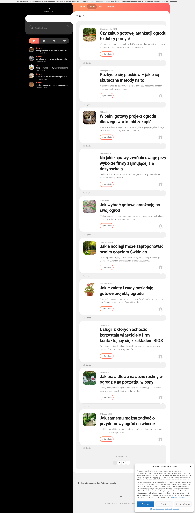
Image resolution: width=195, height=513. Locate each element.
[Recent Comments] (54, 41)
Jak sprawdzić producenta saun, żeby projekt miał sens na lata (63, 50)
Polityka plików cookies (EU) (89, 483)
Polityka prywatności (108, 483)
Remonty (39, 48)
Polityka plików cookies (157, 509)
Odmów (164, 504)
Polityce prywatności (178, 497)
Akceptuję (145, 504)
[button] (190, 466)
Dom (100, 7)
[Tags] (64, 41)
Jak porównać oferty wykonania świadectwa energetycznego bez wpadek (68, 68)
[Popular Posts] (44, 41)
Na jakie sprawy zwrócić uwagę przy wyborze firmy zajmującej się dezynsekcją (133, 163)
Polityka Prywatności (172, 509)
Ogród (92, 7)
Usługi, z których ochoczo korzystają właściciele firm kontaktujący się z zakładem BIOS (131, 335)
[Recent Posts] (34, 41)
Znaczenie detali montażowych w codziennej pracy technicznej (64, 76)
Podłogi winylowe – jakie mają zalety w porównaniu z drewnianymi (65, 85)
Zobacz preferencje (182, 504)
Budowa (81, 7)
